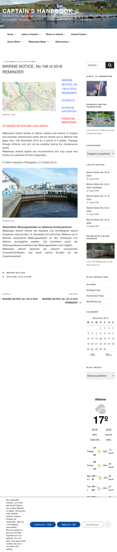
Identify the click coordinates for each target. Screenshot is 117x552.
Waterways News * (37, 41)
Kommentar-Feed (95, 295)
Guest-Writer (13, 41)
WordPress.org (94, 301)
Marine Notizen (16, 273)
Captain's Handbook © (41, 11)
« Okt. (92, 354)
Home (10, 34)
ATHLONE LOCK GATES (19, 277)
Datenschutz (62, 41)
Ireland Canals (78, 34)
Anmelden (91, 284)
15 (100, 338)
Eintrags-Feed (93, 290)
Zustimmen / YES (42, 524)
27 (92, 348)
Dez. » (109, 354)
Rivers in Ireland (54, 34)
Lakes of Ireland (29, 34)
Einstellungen (92, 524)
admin (32, 61)
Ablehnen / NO (69, 524)
